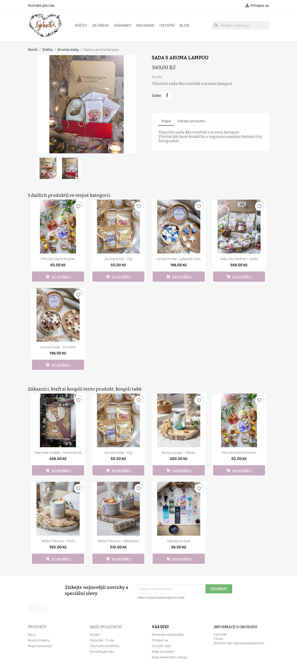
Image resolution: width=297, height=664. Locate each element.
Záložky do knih (178, 541)
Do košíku (61, 277)
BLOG (184, 25)
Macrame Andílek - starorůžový (58, 453)
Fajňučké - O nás (102, 640)
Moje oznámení (163, 651)
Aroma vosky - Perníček (58, 347)
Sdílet (167, 95)
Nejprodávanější (40, 646)
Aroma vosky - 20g (118, 259)
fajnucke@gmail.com (249, 643)
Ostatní (167, 25)
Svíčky (81, 25)
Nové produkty (39, 640)
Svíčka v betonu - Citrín (58, 541)
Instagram (42, 608)
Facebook (32, 608)
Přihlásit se (160, 640)
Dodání (95, 635)
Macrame (145, 25)
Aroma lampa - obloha (178, 453)
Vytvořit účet (161, 646)
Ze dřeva (100, 25)
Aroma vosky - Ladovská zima (178, 259)
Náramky (122, 25)
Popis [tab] (166, 121)
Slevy (32, 635)
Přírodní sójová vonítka (58, 259)
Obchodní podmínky (104, 646)
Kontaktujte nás (41, 5)
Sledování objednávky (168, 635)
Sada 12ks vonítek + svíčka (239, 259)
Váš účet (160, 627)
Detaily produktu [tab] (192, 121)
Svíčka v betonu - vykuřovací (118, 541)
